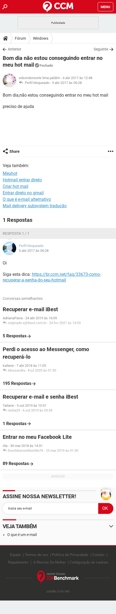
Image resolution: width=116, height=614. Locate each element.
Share (14, 151)
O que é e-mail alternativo (27, 199)
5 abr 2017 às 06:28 (67, 83)
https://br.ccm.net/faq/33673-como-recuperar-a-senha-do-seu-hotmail (52, 277)
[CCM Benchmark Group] (58, 577)
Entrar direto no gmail (23, 192)
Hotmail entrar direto (22, 179)
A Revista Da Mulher (49, 562)
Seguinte (101, 49)
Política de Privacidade (70, 555)
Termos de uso (36, 555)
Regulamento (18, 562)
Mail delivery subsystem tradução (35, 205)
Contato (98, 555)
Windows (40, 38)
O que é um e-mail (22, 534)
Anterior (14, 49)
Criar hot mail (15, 186)
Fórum (20, 38)
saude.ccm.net (58, 591)
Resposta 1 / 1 (16, 233)
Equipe (15, 555)
